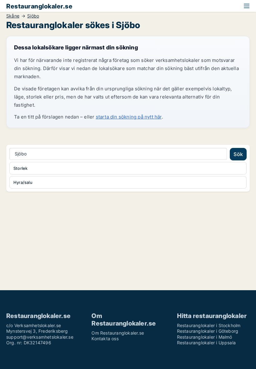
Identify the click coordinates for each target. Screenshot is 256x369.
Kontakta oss (104, 338)
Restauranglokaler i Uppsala (206, 342)
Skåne (12, 15)
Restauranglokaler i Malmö (204, 337)
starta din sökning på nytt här (129, 117)
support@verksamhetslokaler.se (39, 337)
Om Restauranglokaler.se (117, 333)
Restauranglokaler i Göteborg (208, 331)
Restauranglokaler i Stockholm (209, 325)
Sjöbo (33, 15)
